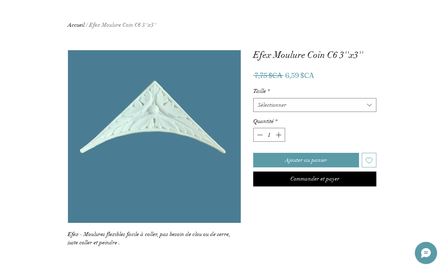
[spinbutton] (269, 134)
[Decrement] (259, 134)
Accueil (76, 24)
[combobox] (314, 105)
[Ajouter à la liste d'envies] (369, 160)
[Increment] (279, 134)
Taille (261, 91)
